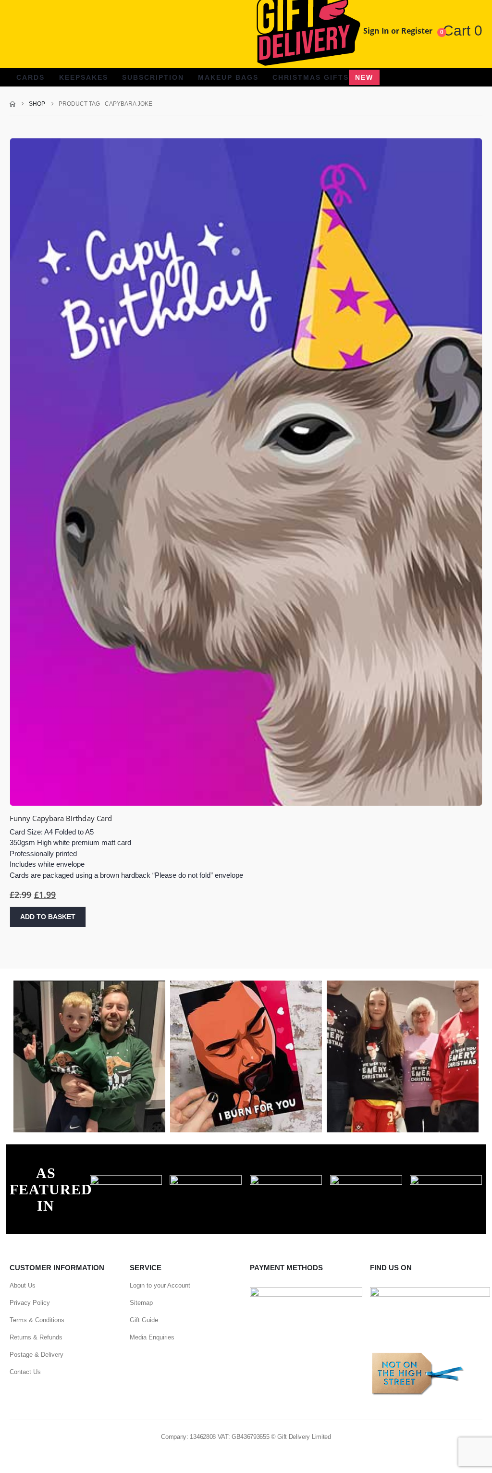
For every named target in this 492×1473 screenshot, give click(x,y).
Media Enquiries (152, 1337)
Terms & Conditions (37, 1320)
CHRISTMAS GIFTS (322, 77)
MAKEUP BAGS (228, 77)
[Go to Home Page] (12, 103)
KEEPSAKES (83, 77)
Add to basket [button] (47, 917)
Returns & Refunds (36, 1337)
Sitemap (141, 1302)
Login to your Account (160, 1285)
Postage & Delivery (36, 1354)
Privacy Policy (30, 1302)
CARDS (30, 77)
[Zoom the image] (126, 1180)
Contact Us (25, 1371)
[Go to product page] (246, 472)
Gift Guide (144, 1320)
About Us (23, 1285)
